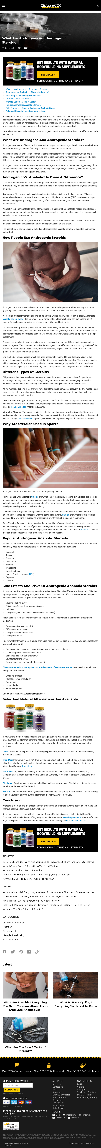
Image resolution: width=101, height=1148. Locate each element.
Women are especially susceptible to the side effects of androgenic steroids (38, 667)
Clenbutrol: (8, 783)
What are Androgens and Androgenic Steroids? (27, 89)
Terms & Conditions (88, 1143)
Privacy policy (74, 1143)
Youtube (75, 1118)
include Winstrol (18, 407)
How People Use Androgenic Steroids (23, 95)
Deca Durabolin (25, 418)
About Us (56, 1084)
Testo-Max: (8, 771)
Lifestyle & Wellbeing (14, 935)
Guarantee (57, 1100)
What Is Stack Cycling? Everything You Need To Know (31, 866)
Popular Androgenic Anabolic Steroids (23, 105)
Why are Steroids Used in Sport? (21, 102)
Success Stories (11, 939)
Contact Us (57, 1087)
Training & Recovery (13, 922)
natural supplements (72, 817)
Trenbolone (27, 766)
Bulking (80, 1084)
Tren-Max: (8, 760)
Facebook (60, 1118)
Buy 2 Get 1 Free (84, 1095)
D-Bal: (5, 751)
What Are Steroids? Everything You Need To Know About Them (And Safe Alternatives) (49, 862)
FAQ (54, 1089)
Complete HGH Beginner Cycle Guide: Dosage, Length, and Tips (36, 874)
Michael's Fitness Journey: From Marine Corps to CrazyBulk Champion (39, 896)
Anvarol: (7, 791)
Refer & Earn (58, 1108)
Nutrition (7, 927)
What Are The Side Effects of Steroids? (23, 870)
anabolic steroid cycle (13, 319)
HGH (31, 574)
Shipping (56, 1092)
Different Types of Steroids (18, 98)
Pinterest (86, 1115)
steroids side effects (76, 820)
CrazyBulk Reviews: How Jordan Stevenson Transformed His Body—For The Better (46, 905)
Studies (34, 497)
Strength (81, 1089)
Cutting (80, 1087)
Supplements (10, 931)
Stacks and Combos (86, 1092)
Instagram (71, 1115)
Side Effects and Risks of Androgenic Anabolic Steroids (31, 108)
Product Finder (59, 1097)
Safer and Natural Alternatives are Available (26, 111)
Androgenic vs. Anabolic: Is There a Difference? (27, 92)
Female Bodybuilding (87, 1097)
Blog (58, 1115)
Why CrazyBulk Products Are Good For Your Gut (28, 879)
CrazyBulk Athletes (61, 1095)
